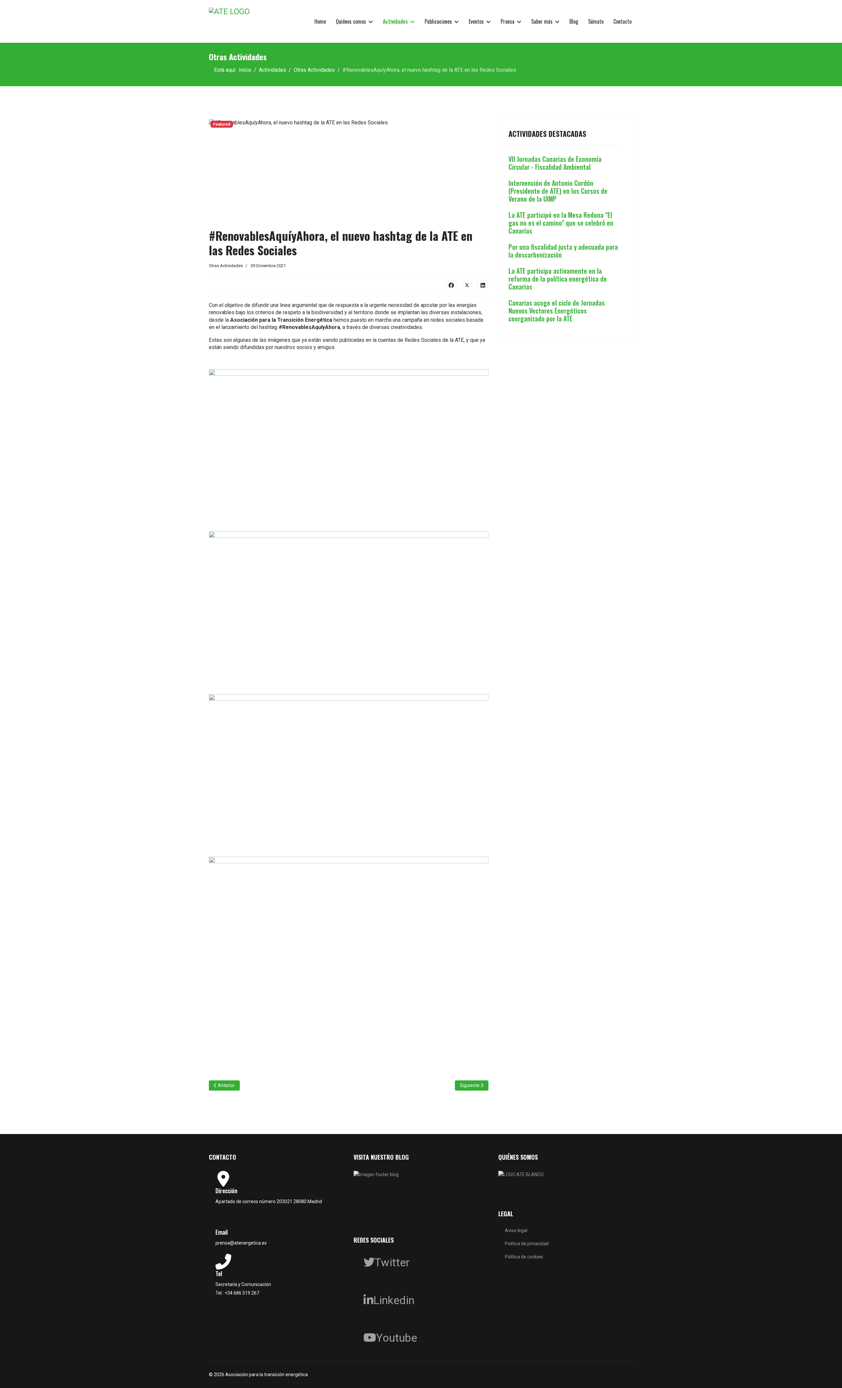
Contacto (622, 21)
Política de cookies (524, 1256)
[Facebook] (451, 285)
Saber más (542, 21)
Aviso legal (516, 1230)
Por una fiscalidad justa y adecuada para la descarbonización (563, 251)
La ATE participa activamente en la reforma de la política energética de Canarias (557, 278)
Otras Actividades (226, 265)
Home (320, 21)
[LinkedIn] (482, 285)
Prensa (507, 21)
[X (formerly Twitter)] (467, 285)
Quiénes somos (351, 21)
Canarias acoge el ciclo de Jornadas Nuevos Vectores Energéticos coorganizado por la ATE (556, 310)
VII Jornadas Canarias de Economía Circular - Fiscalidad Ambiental (555, 163)
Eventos (476, 21)
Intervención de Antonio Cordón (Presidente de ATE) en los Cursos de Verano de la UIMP (557, 191)
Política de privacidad (527, 1243)
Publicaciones (438, 21)
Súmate (596, 21)
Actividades (395, 21)
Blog (573, 21)
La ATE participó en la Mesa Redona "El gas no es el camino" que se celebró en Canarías (560, 223)
